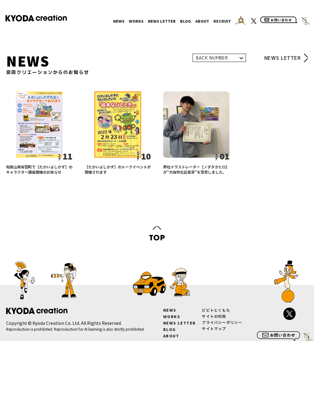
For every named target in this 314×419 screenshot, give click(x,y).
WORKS (136, 21)
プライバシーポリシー (222, 322)
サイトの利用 (214, 316)
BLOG (185, 21)
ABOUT (202, 21)
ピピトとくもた (216, 310)
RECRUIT (222, 21)
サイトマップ (214, 328)
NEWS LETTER (162, 21)
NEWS (118, 21)
